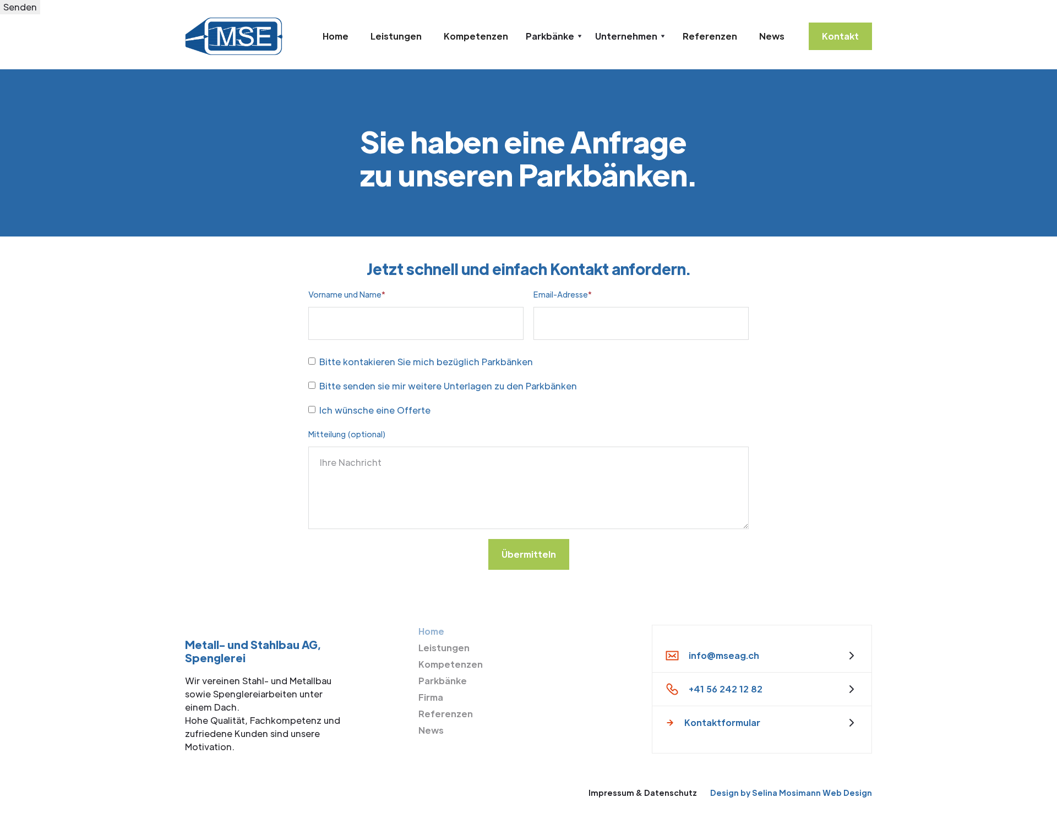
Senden (20, 7)
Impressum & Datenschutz (643, 793)
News (771, 36)
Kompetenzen (476, 36)
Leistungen (396, 36)
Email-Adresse (562, 294)
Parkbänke (442, 680)
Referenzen (710, 36)
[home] (233, 36)
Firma (430, 697)
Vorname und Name (346, 294)
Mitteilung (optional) (346, 434)
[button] (554, 36)
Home (335, 36)
